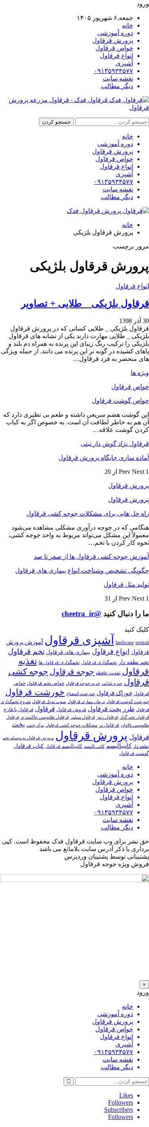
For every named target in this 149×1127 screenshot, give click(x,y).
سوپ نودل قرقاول (49, 701)
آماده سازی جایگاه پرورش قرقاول (103, 457)
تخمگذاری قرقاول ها (59, 662)
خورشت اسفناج (80, 694)
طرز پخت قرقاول (111, 709)
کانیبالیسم (119, 745)
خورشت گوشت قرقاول (127, 701)
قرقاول (45, 709)
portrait (142, 642)
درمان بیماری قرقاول (86, 701)
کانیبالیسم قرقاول (63, 746)
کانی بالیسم (94, 746)
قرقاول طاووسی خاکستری (45, 717)
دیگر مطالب (117, 86)
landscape (125, 642)
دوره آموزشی (115, 33)
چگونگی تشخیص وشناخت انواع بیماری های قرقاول (82, 570)
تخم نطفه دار (133, 662)
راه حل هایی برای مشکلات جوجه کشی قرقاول (87, 513)
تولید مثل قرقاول (126, 584)
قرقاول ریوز (107, 717)
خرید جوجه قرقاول (83, 683)
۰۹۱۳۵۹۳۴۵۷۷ (113, 70)
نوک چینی (35, 725)
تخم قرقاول (26, 651)
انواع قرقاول (116, 55)
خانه (127, 25)
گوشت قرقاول (134, 753)
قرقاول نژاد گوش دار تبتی (115, 443)
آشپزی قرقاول (79, 640)
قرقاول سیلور (82, 717)
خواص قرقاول (114, 48)
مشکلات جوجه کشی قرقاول (71, 725)
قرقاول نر (109, 725)
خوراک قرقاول (114, 693)
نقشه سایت (118, 78)
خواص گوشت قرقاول (120, 400)
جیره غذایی (112, 683)
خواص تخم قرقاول (45, 683)
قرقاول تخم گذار (134, 717)
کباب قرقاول (29, 746)
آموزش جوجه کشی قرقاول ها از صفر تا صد (91, 556)
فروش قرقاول (71, 709)
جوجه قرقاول (72, 671)
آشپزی (124, 63)
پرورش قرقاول (112, 40)
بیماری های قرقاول (68, 652)
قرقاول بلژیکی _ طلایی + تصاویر (85, 303)
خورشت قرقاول (35, 692)
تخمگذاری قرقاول (99, 662)
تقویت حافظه (108, 673)
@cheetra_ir (81, 613)
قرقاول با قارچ (18, 709)
